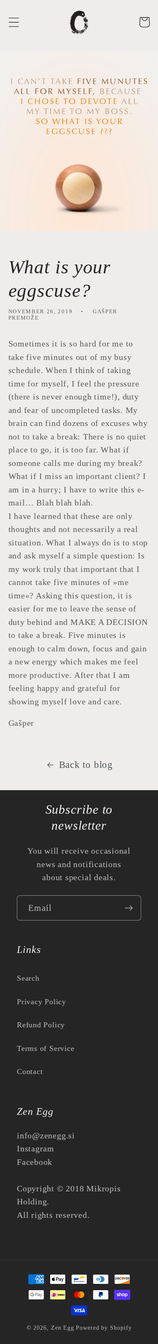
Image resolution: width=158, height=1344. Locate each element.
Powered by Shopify (103, 1327)
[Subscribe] (129, 908)
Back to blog (86, 764)
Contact (30, 1071)
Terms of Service (45, 1048)
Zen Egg (62, 1327)
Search (28, 978)
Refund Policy (41, 1025)
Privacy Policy (41, 1001)
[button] (14, 22)
